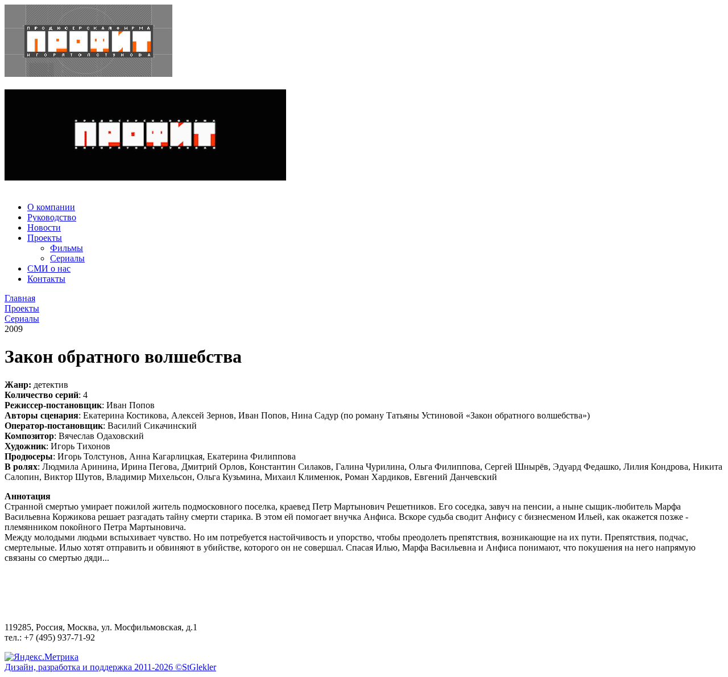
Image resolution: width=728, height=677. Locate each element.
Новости (44, 227)
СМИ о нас (49, 268)
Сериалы (67, 258)
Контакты (46, 279)
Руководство (51, 217)
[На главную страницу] (364, 42)
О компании (51, 207)
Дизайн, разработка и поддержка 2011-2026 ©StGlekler (110, 667)
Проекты (44, 238)
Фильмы (66, 248)
